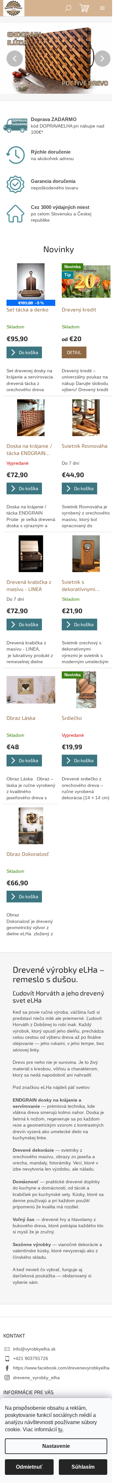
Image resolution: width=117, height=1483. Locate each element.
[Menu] (102, 8)
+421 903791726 (30, 1358)
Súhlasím (83, 1467)
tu (60, 1429)
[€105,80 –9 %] (30, 281)
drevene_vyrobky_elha (36, 1377)
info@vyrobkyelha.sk (34, 1349)
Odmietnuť (29, 1467)
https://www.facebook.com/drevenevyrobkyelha (61, 1367)
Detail (74, 352)
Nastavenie (56, 1446)
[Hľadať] (68, 8)
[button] (9, 58)
